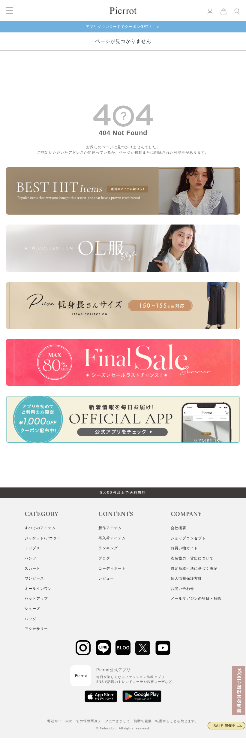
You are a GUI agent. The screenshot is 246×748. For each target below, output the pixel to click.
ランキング (108, 548)
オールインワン (38, 589)
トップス (32, 548)
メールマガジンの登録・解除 (196, 598)
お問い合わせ (182, 589)
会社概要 (178, 528)
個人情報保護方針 (186, 578)
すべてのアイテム (40, 528)
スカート (32, 568)
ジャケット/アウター (43, 538)
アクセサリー (36, 629)
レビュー (106, 578)
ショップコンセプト (188, 538)
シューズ (32, 609)
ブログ (104, 558)
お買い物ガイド (184, 548)
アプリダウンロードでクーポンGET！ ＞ (123, 27)
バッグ (30, 619)
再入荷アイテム (112, 538)
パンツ (30, 558)
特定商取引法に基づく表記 (194, 568)
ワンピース (34, 578)
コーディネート (112, 568)
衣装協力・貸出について (192, 558)
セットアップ (36, 598)
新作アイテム (110, 528)
